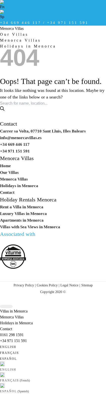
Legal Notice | (69, 285)
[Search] (2, 108)
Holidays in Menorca (19, 185)
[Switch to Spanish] (53, 15)
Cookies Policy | (48, 285)
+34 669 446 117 (15, 144)
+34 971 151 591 (13, 341)
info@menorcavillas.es (21, 137)
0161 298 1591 (12, 335)
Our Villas (14, 34)
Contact (8, 124)
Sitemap (87, 285)
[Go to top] (6, 306)
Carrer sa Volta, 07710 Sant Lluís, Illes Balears (43, 131)
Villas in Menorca (14, 311)
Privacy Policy (24, 285)
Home (5, 166)
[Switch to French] (53, 5)
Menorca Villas (12, 28)
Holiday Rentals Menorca (28, 200)
